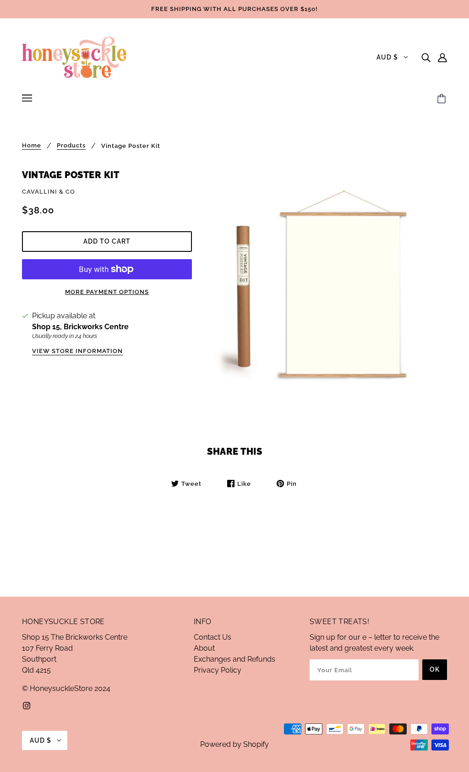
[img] (426, 57)
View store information (77, 351)
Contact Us (212, 637)
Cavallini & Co (48, 191)
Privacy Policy (217, 670)
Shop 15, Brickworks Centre (80, 326)
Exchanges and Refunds (234, 659)
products (71, 145)
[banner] (74, 56)
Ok (435, 669)
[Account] (442, 57)
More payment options (107, 291)
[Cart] (442, 99)
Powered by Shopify (234, 744)
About (204, 648)
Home (31, 145)
